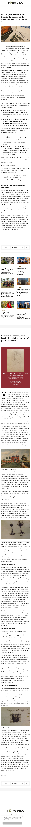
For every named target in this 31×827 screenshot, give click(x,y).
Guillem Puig (3, 342)
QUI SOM (12, 806)
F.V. (1, 21)
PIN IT (16, 530)
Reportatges (4, 333)
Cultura (19, 266)
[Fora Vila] (15, 2)
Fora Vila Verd (4, 310)
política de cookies (11, 819)
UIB (7, 234)
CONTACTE (18, 806)
